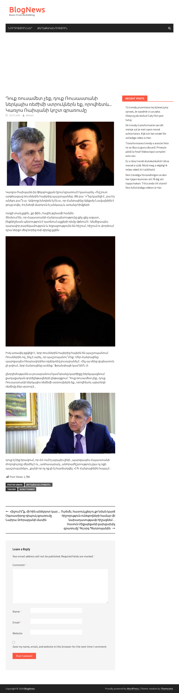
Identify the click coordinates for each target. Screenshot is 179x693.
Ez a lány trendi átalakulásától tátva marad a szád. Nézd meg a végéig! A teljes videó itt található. (147, 165)
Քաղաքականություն (52, 28)
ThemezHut (167, 688)
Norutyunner (27, 489)
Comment (20, 565)
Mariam (30, 115)
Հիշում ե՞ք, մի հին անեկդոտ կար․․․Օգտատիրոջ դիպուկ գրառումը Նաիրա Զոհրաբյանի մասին (33, 516)
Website (17, 633)
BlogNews (27, 9)
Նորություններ (20, 28)
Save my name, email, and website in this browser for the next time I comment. (60, 646)
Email (17, 622)
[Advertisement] (89, 64)
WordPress (133, 688)
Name (17, 611)
